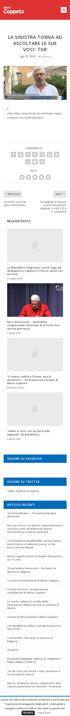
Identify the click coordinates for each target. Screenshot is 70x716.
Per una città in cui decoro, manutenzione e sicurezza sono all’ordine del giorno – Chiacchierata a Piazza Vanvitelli (34, 529)
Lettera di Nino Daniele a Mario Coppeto (32, 617)
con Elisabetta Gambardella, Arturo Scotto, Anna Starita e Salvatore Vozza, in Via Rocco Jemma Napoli (34, 544)
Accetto (28, 712)
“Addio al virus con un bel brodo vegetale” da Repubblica (28, 432)
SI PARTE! (13, 650)
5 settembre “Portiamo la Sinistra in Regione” (30, 639)
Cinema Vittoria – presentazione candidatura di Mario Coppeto (27, 591)
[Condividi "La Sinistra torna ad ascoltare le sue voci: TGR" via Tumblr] (35, 154)
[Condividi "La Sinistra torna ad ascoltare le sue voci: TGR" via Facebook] (13, 154)
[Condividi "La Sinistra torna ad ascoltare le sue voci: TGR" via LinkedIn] (49, 154)
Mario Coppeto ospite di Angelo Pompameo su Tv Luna (34, 557)
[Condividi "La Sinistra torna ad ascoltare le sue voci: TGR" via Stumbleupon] (27, 161)
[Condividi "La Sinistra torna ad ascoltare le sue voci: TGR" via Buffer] (56, 154)
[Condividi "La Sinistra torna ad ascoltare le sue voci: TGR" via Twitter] (20, 154)
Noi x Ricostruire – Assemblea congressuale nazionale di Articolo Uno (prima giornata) (33, 325)
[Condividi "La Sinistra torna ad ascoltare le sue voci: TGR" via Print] (42, 161)
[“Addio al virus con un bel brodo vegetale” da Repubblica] (35, 409)
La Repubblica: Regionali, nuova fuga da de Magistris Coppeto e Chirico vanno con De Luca (35, 271)
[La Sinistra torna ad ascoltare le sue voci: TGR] (35, 83)
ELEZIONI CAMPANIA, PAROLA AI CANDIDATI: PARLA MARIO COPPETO (34, 660)
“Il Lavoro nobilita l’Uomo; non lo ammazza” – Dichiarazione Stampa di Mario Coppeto (32, 380)
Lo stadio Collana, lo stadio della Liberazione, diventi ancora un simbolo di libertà (33, 605)
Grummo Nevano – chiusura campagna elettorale (31, 514)
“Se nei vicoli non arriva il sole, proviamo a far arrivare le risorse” (33, 672)
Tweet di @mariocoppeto (23, 491)
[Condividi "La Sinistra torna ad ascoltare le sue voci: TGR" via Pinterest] (42, 154)
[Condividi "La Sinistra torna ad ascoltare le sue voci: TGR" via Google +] (27, 154)
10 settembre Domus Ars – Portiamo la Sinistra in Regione (31, 570)
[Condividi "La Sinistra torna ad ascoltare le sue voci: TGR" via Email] (35, 161)
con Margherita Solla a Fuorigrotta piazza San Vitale (33, 627)
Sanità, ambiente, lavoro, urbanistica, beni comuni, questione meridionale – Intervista (34, 684)
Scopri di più (43, 712)
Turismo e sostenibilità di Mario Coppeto (33, 580)
